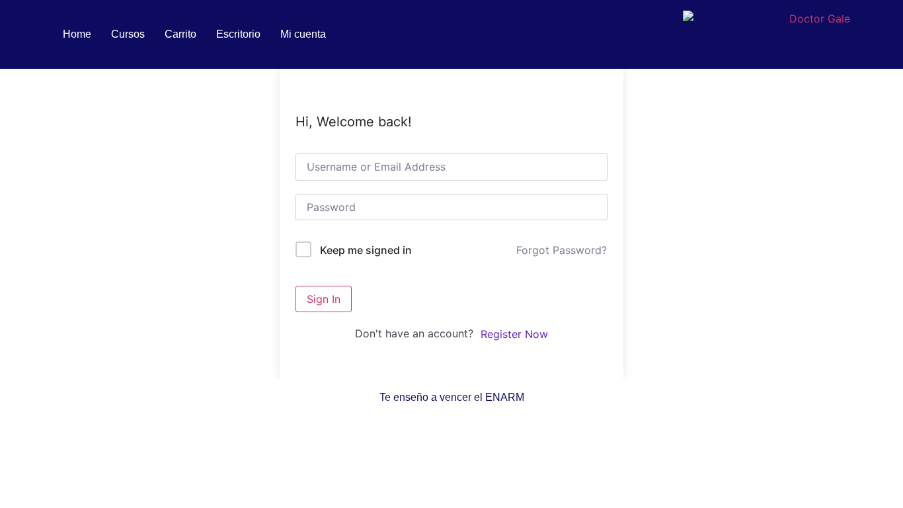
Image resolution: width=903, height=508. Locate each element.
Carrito (180, 34)
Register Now (514, 334)
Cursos (128, 34)
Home (77, 34)
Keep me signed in (366, 250)
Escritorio (238, 34)
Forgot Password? (561, 250)
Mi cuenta (303, 34)
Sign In (323, 299)
